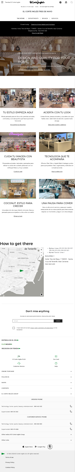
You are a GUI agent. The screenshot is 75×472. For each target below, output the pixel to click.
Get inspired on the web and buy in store (34, 70)
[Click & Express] (10, 340)
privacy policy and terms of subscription (41, 328)
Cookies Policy (10, 467)
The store (21, 18)
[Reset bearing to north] (41, 255)
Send (58, 321)
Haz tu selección (57, 171)
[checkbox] (14, 328)
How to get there (37, 33)
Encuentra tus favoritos (18, 125)
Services (54, 18)
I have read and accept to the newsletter (37, 328)
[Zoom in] (41, 249)
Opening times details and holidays (43, 24)
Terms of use (9, 457)
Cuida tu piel (18, 171)
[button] (2, 2)
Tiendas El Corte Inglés (12, 2)
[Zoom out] (41, 252)
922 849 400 (42, 31)
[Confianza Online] (50, 446)
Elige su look (18, 216)
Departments (33, 18)
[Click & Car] (7, 344)
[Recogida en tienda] (11, 348)
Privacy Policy (9, 462)
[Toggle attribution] (41, 295)
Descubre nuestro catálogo (57, 125)
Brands (45, 18)
